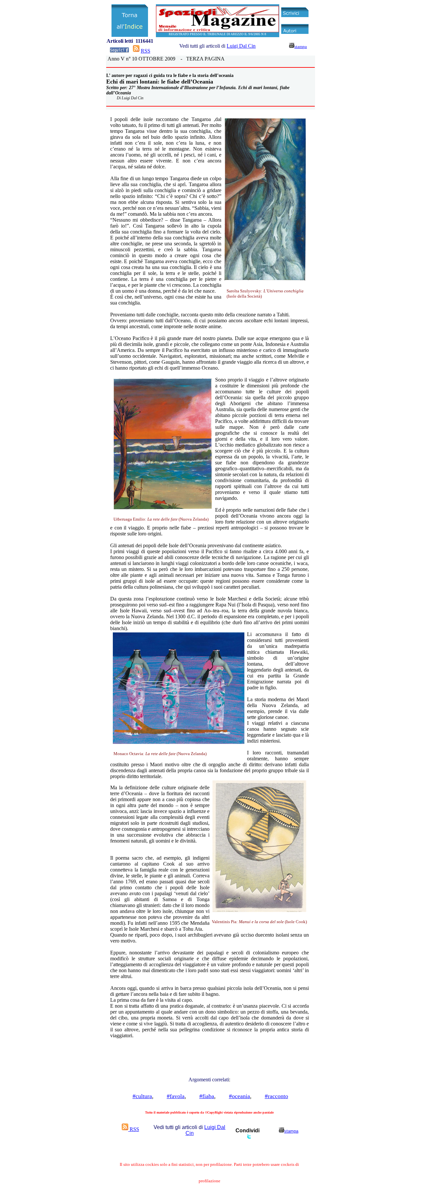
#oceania (239, 1096)
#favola (176, 1096)
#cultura (142, 1096)
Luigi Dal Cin (241, 46)
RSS (145, 51)
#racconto (276, 1096)
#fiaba (206, 1096)
